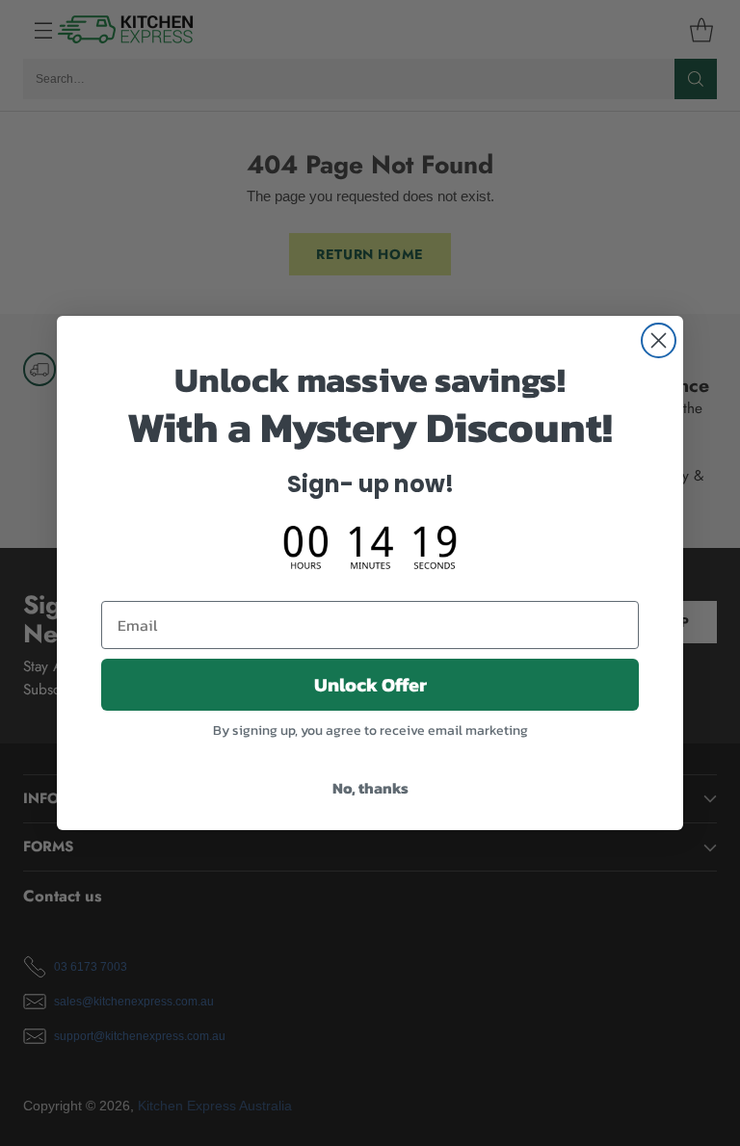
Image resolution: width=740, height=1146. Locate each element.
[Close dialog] (658, 340)
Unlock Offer (370, 684)
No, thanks (370, 787)
